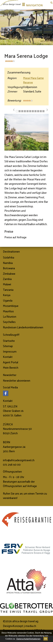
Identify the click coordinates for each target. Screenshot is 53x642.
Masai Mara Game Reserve (33, 80)
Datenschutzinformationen (28, 639)
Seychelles (9, 321)
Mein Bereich (10, 367)
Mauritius (8, 311)
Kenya (6, 294)
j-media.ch (30, 625)
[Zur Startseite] (10, 3)
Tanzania (8, 289)
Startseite (9, 340)
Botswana (9, 268)
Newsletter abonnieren (16, 380)
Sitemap (8, 345)
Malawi (7, 284)
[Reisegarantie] (26, 519)
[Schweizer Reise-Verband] (26, 549)
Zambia (7, 278)
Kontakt (8, 356)
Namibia (8, 262)
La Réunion (9, 316)
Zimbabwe (9, 273)
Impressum (9, 351)
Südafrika (8, 257)
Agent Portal (10, 362)
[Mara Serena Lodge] (26, 133)
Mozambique (10, 305)
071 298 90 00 (12, 464)
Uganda (7, 300)
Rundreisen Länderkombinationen (23, 327)
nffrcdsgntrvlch (19, 460)
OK (45, 639)
